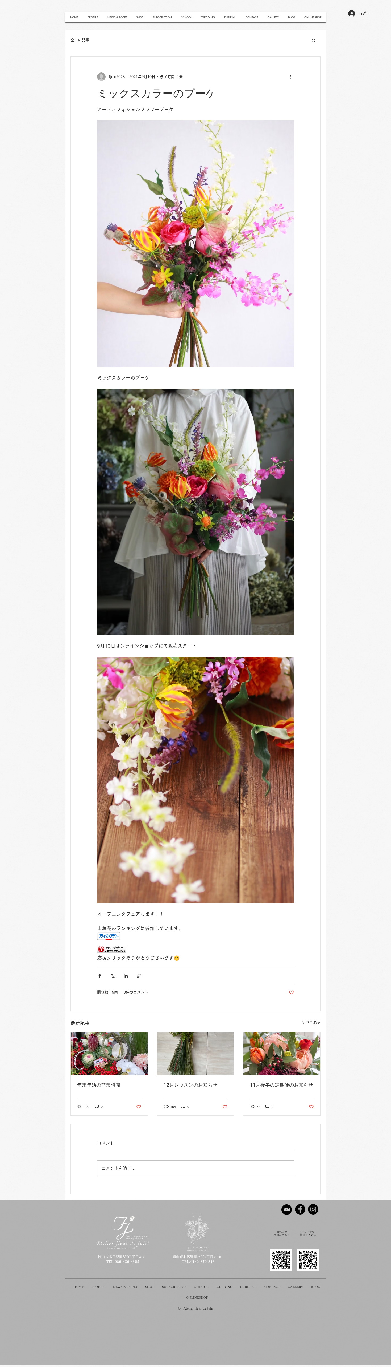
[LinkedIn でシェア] (125, 975)
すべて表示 (311, 1022)
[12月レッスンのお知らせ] (195, 1053)
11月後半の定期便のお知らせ (281, 1085)
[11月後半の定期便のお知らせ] (281, 1053)
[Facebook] (300, 1209)
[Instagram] (313, 1209)
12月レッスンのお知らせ (190, 1085)
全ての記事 (79, 40)
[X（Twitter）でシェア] (112, 975)
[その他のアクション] (291, 77)
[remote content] (195, 936)
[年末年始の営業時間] (109, 1053)
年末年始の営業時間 (98, 1085)
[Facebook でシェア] (99, 975)
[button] (313, 40)
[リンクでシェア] (138, 975)
